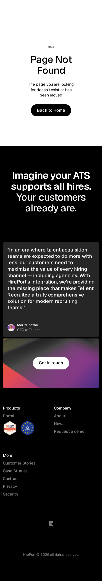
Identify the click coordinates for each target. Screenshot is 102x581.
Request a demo (69, 431)
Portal (8, 416)
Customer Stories (19, 463)
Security (11, 494)
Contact (10, 478)
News (59, 423)
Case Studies (15, 471)
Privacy (10, 486)
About (59, 416)
